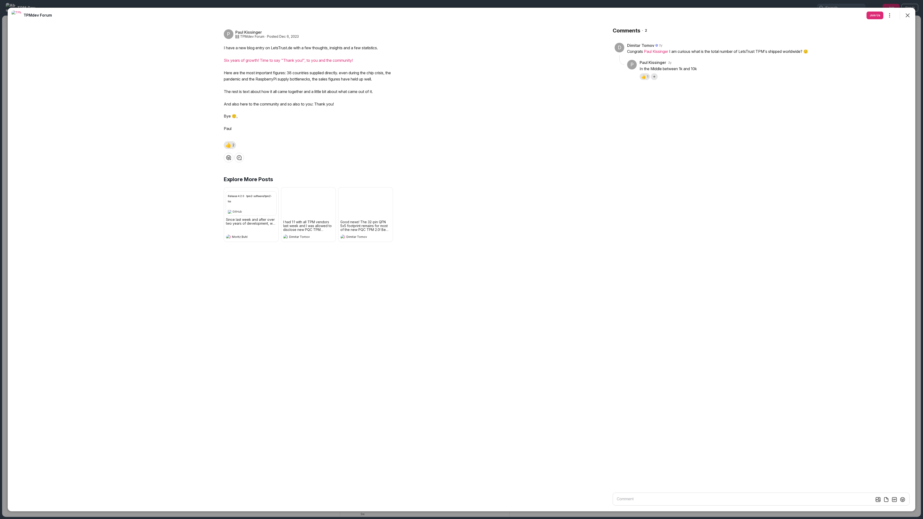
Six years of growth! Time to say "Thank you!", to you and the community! (288, 60)
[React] (228, 157)
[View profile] (228, 237)
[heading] (246, 237)
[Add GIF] (894, 499)
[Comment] (239, 157)
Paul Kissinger (656, 51)
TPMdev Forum (252, 36)
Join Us (875, 15)
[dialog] (461, 259)
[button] (230, 145)
